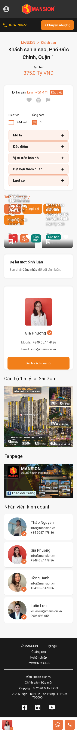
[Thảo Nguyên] (17, 534)
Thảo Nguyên (42, 522)
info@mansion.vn (43, 349)
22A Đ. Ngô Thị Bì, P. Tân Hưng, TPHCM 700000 (39, 695)
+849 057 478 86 (44, 342)
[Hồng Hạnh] (17, 590)
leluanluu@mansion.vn (46, 611)
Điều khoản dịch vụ (39, 676)
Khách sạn (48, 43)
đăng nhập (29, 270)
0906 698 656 (18, 25)
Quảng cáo (38, 651)
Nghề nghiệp (38, 657)
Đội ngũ (52, 646)
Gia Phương (36, 333)
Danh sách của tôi (38, 363)
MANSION (28, 43)
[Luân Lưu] (17, 617)
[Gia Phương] (17, 562)
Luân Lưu (39, 605)
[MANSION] (38, 13)
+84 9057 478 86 (42, 533)
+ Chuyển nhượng (57, 25)
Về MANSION (29, 646)
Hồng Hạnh (40, 578)
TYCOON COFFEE (38, 663)
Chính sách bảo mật (38, 682)
